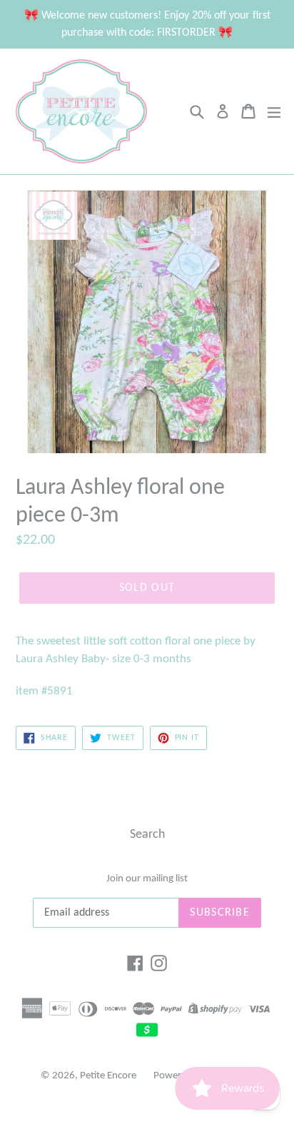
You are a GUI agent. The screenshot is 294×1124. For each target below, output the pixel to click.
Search (147, 834)
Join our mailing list (147, 879)
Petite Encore (108, 1075)
